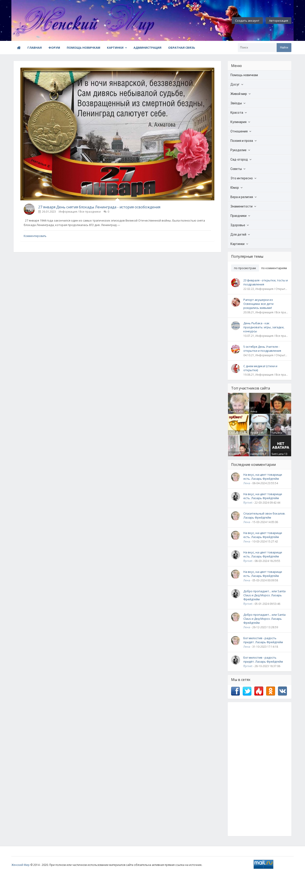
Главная (34, 48)
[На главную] (36, 20)
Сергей (234, 433)
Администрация (147, 48)
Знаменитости (241, 206)
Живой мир (238, 94)
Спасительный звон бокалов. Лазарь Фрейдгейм (264, 515)
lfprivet (247, 503)
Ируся (254, 433)
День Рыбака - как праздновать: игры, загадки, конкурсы (263, 327)
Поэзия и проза (241, 140)
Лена (232, 411)
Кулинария (238, 122)
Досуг (235, 84)
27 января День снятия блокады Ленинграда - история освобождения (99, 207)
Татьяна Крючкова (278, 434)
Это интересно (241, 178)
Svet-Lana (278, 454)
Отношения (239, 131)
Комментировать (35, 236)
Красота (236, 112)
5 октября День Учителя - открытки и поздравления (262, 349)
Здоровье (237, 225)
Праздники (238, 216)
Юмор (234, 187)
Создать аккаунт (247, 21)
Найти (284, 47)
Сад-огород (239, 159)
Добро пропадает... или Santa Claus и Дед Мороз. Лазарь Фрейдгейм (264, 595)
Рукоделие (238, 150)
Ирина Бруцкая (277, 413)
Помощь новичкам (83, 48)
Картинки (115, 48)
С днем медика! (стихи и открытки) (260, 368)
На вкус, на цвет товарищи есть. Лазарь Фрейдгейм (262, 477)
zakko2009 (257, 454)
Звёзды (236, 103)
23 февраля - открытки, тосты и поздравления (265, 282)
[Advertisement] (259, 769)
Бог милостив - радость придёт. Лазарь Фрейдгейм (263, 640)
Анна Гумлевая (256, 413)
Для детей (238, 234)
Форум (54, 48)
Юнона (234, 454)
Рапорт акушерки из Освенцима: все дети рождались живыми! (258, 304)
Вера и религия (241, 197)
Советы (236, 169)
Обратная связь (181, 48)
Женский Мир (20, 865)
